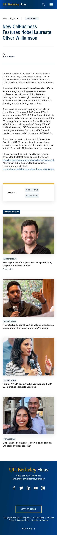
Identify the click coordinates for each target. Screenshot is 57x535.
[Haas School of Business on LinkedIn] (28, 488)
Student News (10, 259)
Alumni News (32, 18)
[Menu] (51, 4)
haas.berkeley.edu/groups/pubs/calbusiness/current (28, 160)
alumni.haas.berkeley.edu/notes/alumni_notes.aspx (28, 169)
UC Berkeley (39, 517)
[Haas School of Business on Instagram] (43, 488)
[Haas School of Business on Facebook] (14, 488)
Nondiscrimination (39, 520)
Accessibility (23, 520)
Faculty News (32, 196)
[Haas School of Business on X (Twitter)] (21, 488)
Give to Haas (28, 509)
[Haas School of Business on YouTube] (35, 488)
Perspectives (9, 439)
